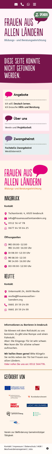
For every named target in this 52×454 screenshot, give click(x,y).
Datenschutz (30, 446)
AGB (39, 446)
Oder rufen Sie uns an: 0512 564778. (24, 364)
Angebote (21, 95)
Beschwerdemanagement (15, 449)
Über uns (20, 118)
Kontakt (7, 446)
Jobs (31, 449)
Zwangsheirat (24, 139)
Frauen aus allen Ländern (23, 28)
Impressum (18, 446)
